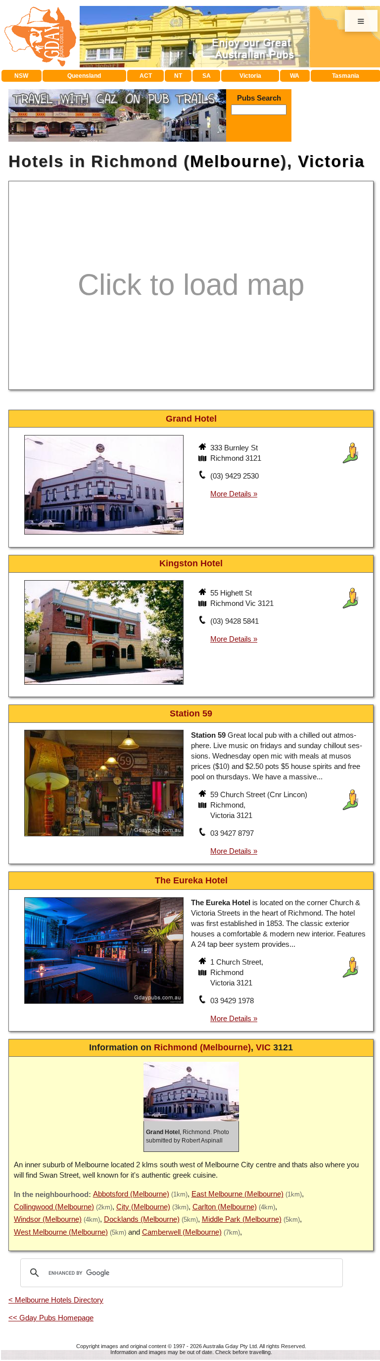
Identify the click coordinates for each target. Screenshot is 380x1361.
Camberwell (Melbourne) (182, 1232)
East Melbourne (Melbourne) (237, 1194)
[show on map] (203, 459)
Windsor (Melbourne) (48, 1219)
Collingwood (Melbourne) (54, 1206)
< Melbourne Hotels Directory (55, 1300)
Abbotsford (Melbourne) (131, 1194)
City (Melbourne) (143, 1206)
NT (178, 75)
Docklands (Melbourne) (142, 1219)
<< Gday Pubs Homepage (51, 1317)
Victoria (250, 75)
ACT (146, 75)
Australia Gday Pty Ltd (230, 1346)
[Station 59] (104, 837)
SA (206, 75)
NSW (21, 75)
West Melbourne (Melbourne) (61, 1232)
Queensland (84, 75)
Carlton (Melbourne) (224, 1206)
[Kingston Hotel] (104, 686)
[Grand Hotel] (104, 536)
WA (294, 75)
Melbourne (235, 161)
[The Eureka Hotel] (104, 1004)
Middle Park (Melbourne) (242, 1219)
